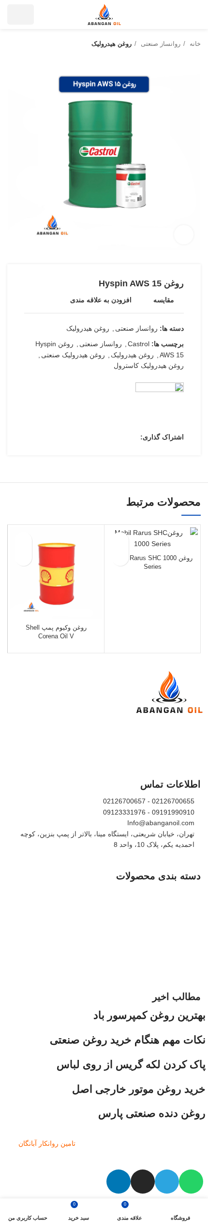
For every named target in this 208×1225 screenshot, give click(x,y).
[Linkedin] (118, 1181)
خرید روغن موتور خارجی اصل (139, 1089)
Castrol (138, 344)
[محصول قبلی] (31, 44)
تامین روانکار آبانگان (46, 1143)
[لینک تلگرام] (87, 437)
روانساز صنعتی (159, 43)
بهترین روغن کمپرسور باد (149, 1015)
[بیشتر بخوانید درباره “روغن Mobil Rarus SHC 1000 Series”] (120, 557)
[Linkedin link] (98, 437)
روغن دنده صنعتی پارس (152, 1113)
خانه (194, 43)
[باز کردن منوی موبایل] (196, 14)
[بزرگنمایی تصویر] (183, 234)
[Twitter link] (121, 437)
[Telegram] (167, 1181)
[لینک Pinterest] (110, 437)
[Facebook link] (132, 437)
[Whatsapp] (191, 1181)
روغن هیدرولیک (111, 43)
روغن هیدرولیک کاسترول (149, 365)
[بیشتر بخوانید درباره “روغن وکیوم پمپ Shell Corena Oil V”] (23, 557)
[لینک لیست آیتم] (104, 892)
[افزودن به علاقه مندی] (120, 540)
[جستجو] (47, 14)
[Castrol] (159, 406)
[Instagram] (143, 1181)
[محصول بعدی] (12, 44)
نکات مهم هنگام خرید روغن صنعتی (128, 1040)
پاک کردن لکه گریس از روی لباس (131, 1064)
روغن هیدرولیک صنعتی (73, 355)
